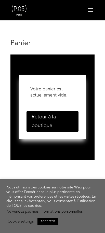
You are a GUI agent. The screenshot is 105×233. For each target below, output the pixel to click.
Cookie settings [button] (21, 222)
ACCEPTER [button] (48, 221)
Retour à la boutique (44, 121)
